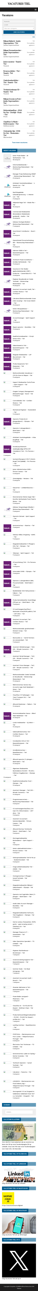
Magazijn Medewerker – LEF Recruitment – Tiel (22, 356)
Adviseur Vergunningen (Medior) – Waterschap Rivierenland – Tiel (24, 508)
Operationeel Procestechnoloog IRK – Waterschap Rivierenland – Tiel (23, 242)
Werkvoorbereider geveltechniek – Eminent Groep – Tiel (24, 629)
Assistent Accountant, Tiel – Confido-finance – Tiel (22, 620)
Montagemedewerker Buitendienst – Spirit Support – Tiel (23, 840)
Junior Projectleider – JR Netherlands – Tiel (20, 156)
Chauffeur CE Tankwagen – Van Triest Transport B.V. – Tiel (23, 696)
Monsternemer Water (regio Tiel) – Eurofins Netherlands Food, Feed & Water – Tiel (24, 499)
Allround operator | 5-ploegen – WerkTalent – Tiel (23, 760)
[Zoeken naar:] (19, 1112)
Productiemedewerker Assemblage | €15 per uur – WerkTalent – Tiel (24, 601)
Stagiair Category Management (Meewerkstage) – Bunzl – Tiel (23, 392)
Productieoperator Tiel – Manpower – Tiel (21, 365)
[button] (35, 9)
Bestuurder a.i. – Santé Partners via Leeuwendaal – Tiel (23, 639)
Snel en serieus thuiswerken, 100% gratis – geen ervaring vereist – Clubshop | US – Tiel (24, 924)
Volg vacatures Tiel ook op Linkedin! (13, 1183)
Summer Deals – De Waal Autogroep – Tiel (21, 970)
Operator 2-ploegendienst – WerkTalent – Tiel (22, 429)
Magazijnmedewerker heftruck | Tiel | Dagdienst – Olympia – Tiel (23, 914)
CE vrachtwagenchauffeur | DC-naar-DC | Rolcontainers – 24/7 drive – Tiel (23, 810)
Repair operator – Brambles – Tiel (24, 327)
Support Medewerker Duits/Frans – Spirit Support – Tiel (24, 383)
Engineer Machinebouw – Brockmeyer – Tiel (21, 951)
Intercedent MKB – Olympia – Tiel (24, 571)
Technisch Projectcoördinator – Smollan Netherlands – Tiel (23, 261)
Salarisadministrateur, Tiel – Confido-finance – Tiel (22, 733)
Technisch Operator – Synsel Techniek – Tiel (22, 1064)
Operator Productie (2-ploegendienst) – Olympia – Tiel (23, 420)
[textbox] (19, 28)
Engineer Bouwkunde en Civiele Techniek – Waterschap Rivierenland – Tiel (23, 281)
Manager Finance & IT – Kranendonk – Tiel (20, 933)
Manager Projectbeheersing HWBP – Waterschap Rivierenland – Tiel (24, 175)
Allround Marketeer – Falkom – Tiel (24, 704)
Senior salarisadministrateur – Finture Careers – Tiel (23, 849)
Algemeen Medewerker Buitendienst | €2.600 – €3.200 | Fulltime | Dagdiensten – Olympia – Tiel (24, 771)
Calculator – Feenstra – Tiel (22, 1072)
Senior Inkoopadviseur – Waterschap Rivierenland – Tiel (23, 310)
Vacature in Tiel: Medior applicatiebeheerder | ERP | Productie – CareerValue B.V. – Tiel (24, 271)
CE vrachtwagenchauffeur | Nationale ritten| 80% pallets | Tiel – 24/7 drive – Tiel (24, 611)
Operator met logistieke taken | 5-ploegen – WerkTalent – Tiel (24, 895)
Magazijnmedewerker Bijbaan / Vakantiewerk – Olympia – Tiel (23, 886)
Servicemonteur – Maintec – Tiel (23, 525)
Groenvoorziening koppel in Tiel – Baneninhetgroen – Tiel (23, 961)
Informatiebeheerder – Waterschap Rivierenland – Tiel (23, 166)
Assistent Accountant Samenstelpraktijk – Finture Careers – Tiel (22, 821)
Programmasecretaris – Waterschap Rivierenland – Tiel (23, 800)
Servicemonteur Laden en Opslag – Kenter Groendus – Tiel (24, 1055)
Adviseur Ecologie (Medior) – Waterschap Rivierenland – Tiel (23, 223)
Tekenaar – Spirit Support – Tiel (23, 553)
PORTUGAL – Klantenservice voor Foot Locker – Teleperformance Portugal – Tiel (24, 1036)
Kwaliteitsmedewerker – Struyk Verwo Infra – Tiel (23, 337)
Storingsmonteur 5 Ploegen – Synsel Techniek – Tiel (22, 877)
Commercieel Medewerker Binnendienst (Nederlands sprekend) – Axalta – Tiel (21, 214)
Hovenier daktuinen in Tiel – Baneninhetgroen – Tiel (22, 988)
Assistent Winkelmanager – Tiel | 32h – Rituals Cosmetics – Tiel (23, 648)
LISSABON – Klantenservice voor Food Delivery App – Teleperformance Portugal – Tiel (23, 1083)
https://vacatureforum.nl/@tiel (12, 1205)
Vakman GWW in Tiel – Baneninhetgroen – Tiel (20, 251)
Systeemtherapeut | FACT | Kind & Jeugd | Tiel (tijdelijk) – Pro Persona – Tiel (24, 461)
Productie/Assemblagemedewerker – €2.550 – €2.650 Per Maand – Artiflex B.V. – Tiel (24, 1017)
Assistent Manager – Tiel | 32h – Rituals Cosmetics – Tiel (23, 791)
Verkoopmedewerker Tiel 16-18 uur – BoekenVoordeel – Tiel (24, 858)
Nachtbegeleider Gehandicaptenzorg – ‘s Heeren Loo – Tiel (23, 194)
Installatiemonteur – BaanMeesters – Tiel (20, 751)
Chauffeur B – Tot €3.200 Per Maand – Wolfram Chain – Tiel (23, 1007)
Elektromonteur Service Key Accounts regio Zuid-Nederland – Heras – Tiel (24, 687)
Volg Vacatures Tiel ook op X (11, 1278)
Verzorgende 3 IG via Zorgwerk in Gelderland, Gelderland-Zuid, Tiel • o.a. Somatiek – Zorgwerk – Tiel (24, 1093)
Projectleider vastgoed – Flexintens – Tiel (21, 997)
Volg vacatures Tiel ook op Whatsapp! (14, 1235)
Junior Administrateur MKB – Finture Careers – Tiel (22, 470)
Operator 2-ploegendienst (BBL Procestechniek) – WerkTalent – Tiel (23, 582)
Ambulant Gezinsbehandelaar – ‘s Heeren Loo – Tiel (24, 184)
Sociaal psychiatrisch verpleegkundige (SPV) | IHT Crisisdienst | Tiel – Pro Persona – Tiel (24, 449)
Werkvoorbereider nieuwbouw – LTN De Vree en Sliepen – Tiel (23, 374)
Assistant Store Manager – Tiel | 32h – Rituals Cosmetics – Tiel (23, 666)
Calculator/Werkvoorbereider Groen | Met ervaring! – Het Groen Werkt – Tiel (24, 300)
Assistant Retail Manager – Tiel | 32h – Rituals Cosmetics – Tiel (23, 657)
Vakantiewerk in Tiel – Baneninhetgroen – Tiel (20, 346)
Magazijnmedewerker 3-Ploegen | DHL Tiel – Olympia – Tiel (24, 545)
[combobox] (19, 28)
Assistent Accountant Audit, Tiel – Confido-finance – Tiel (24, 290)
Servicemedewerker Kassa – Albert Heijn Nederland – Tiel (24, 714)
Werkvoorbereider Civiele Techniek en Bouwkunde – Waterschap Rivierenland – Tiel (24, 676)
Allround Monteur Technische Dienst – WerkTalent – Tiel (22, 830)
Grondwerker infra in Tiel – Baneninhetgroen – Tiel (21, 742)
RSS (34, 37)
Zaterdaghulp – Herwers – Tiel (23, 478)
